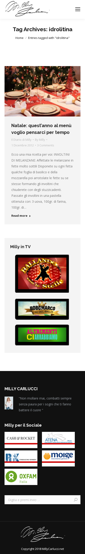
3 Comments (45, 145)
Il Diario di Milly (21, 140)
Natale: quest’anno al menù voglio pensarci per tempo (41, 129)
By (40, 140)
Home (19, 38)
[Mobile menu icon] (77, 9)
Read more (19, 216)
